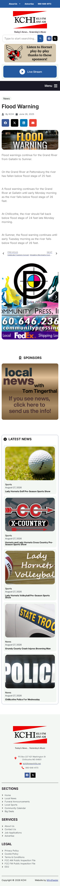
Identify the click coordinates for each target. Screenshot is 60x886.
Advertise (29, 4)
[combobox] (20, 38)
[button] (51, 86)
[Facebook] (49, 38)
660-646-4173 (44, 4)
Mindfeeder (52, 880)
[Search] (40, 38)
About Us (13, 4)
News (6, 98)
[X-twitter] (55, 38)
